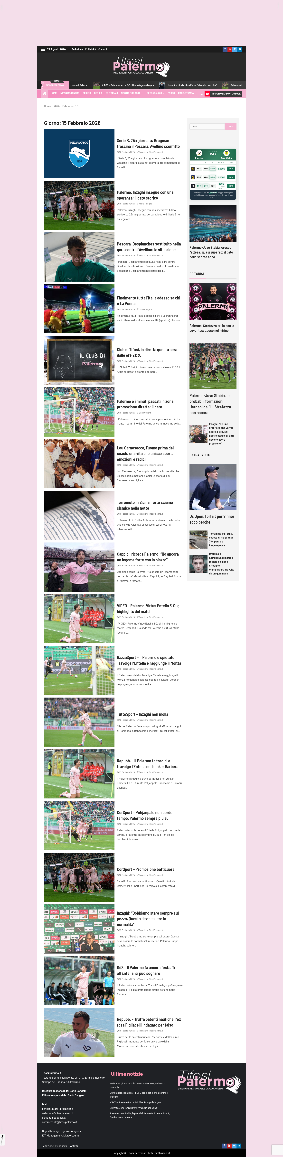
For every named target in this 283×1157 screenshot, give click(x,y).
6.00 (212, 169)
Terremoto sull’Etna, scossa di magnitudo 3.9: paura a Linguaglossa (221, 539)
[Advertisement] (141, 23)
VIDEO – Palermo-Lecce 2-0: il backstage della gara (135, 1102)
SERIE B (87, 93)
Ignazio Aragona (71, 1131)
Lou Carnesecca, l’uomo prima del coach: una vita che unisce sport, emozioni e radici (145, 453)
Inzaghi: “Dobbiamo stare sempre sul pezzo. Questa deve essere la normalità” (148, 918)
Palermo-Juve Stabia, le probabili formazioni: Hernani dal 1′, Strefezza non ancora (201, 85)
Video (171, 93)
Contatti (102, 49)
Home (54, 93)
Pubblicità (90, 49)
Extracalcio (154, 93)
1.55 (199, 169)
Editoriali (112, 93)
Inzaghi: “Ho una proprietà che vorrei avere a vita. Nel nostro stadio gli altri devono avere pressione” (221, 433)
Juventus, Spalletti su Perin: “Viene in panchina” (122, 85)
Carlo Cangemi (145, 309)
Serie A (98, 93)
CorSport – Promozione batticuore (146, 869)
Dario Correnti (145, 413)
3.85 (206, 186)
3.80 (206, 169)
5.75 (213, 186)
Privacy (2, 1141)
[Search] (202, 94)
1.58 (199, 186)
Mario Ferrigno (145, 204)
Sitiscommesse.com (212, 192)
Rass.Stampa (186, 93)
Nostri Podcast (130, 93)
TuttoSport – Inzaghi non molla (142, 714)
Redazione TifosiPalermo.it (151, 152)
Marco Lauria (71, 1135)
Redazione (77, 49)
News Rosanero (69, 93)
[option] (213, 235)
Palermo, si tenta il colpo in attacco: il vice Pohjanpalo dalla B (212, 252)
